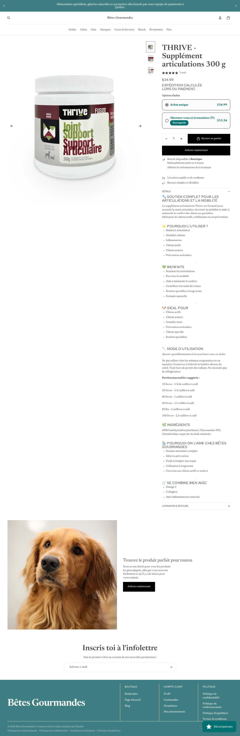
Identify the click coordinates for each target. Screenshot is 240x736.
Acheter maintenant (196, 150)
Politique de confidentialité (53, 731)
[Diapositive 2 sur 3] (150, 59)
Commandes (171, 700)
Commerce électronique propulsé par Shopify (60, 727)
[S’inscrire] (171, 667)
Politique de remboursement (22, 731)
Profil (167, 694)
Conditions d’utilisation (82, 731)
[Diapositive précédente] (4, 6)
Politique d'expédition (215, 713)
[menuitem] (72, 30)
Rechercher (131, 694)
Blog (127, 706)
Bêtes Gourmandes (25, 727)
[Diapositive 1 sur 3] (150, 47)
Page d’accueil (133, 700)
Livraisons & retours (175, 505)
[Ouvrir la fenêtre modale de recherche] (8, 18)
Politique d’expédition (108, 731)
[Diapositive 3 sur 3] (150, 70)
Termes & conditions (215, 719)
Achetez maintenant (139, 586)
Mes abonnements (174, 712)
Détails (166, 191)
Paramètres (170, 706)
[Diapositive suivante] (236, 6)
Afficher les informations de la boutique (189, 167)
